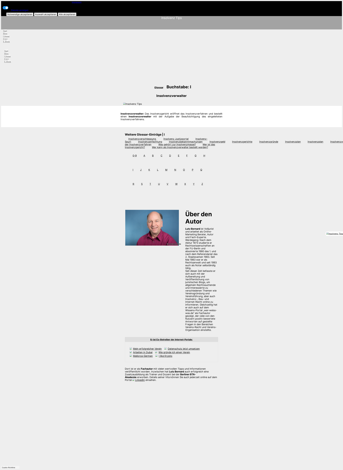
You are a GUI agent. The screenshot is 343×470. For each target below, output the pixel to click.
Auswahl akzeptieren (45, 14)
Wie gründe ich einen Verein (174, 352)
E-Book (6, 41)
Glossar (6, 36)
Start (5, 31)
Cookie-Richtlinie (8, 468)
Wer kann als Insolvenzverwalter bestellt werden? (180, 147)
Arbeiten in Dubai (142, 352)
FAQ (5, 39)
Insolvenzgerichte (242, 141)
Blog (5, 33)
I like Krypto (165, 356)
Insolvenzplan (293, 141)
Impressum (76, 2)
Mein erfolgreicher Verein (147, 348)
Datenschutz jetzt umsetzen (184, 348)
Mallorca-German (143, 356)
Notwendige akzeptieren (19, 14)
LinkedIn (140, 380)
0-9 (135, 155)
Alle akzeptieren (67, 14)
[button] (171, 339)
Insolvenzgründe (268, 141)
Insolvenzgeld (217, 141)
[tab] (171, 339)
